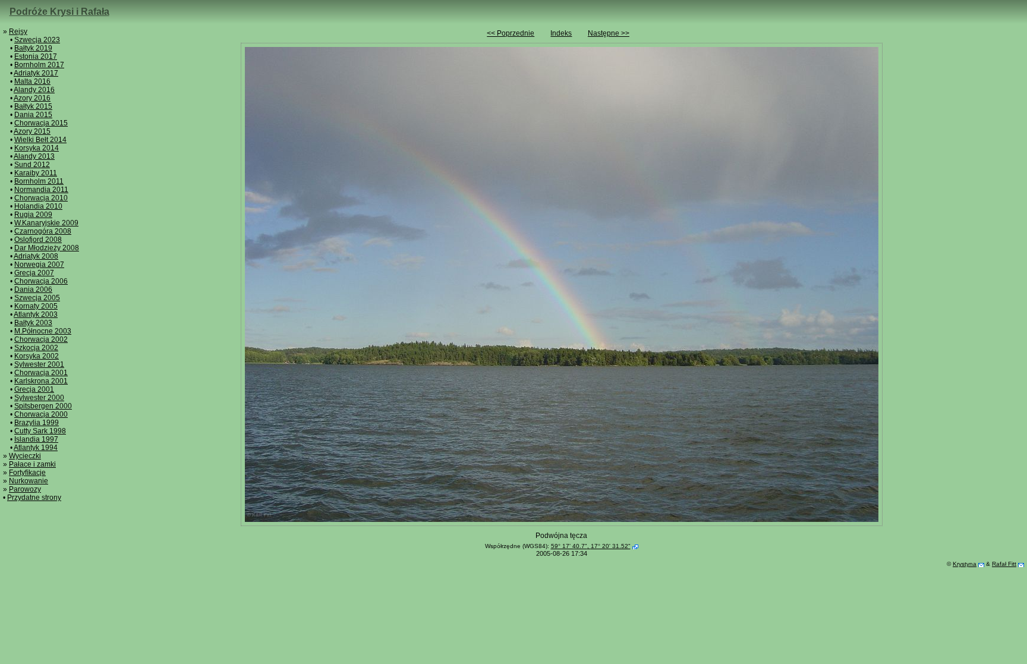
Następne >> (608, 33)
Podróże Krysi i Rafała (59, 12)
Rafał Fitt (1004, 564)
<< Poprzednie (510, 33)
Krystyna (964, 564)
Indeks (561, 33)
